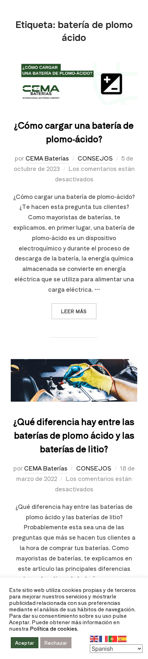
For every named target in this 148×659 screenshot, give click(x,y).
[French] (103, 638)
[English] (94, 638)
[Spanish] (122, 638)
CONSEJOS (95, 158)
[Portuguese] (113, 638)
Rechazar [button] (56, 642)
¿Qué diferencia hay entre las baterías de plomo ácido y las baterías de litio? (73, 435)
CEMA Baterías (47, 158)
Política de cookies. (54, 628)
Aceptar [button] (24, 642)
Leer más (79, 308)
